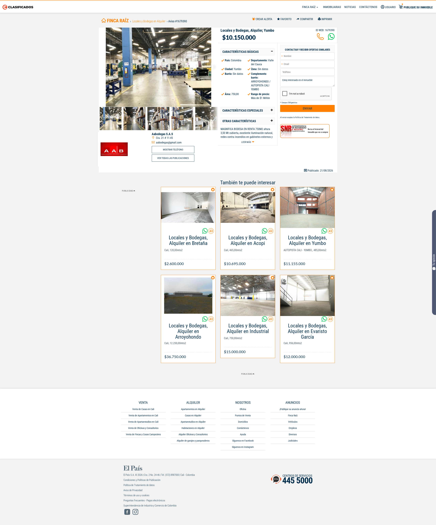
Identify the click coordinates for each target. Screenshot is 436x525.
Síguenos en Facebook (243, 440)
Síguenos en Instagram (243, 447)
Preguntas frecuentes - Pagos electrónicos (144, 500)
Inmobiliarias (332, 7)
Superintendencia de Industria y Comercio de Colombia (149, 505)
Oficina (243, 409)
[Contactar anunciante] (211, 232)
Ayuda (243, 434)
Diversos (293, 434)
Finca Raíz (309, 7)
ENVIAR (307, 108)
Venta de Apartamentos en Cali (143, 415)
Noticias (350, 7)
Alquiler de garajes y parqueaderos (193, 440)
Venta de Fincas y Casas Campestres (143, 434)
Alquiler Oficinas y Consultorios (193, 434)
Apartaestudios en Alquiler (193, 421)
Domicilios (243, 421)
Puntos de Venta (243, 415)
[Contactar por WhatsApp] (331, 38)
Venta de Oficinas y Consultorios (143, 428)
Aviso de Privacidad (132, 490)
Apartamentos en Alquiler (193, 409)
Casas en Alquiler (193, 415)
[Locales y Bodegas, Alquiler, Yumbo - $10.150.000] (158, 67)
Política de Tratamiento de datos (307, 117)
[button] (248, 51)
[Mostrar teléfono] (320, 38)
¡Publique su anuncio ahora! (293, 409)
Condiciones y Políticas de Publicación (141, 480)
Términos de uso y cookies (136, 495)
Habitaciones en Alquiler (193, 428)
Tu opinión (433, 260)
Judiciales (293, 440)
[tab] (248, 51)
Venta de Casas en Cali (143, 409)
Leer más (246, 142)
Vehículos (292, 421)
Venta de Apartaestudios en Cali (143, 421)
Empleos (293, 428)
